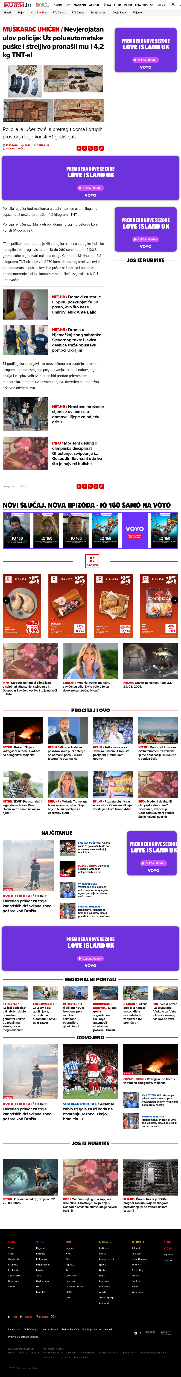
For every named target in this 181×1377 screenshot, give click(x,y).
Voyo (68, 1297)
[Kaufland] (90, 561)
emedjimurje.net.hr (53, 1352)
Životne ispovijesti (107, 1297)
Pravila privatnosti (91, 1329)
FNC (38, 1286)
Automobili (104, 1303)
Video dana (137, 1292)
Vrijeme (137, 12)
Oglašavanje (30, 1329)
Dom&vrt (103, 1253)
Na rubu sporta (43, 1264)
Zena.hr (23, 1352)
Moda (101, 1275)
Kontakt (109, 1329)
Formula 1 (40, 1292)
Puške (22, 486)
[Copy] (101, 148)
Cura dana (136, 1253)
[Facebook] (79, 148)
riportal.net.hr (129, 1352)
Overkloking (137, 1270)
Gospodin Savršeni (74, 1286)
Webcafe (95, 5)
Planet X (136, 1275)
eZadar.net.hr (50, 1357)
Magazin (80, 5)
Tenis (38, 1275)
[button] (7, 516)
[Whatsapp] (90, 148)
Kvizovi (135, 1286)
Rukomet (40, 1253)
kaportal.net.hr (88, 1352)
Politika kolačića (70, 1329)
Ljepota (102, 1264)
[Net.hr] (166, 1333)
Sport (58, 5)
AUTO (117, 5)
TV (67, 1270)
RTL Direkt (78, 12)
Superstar (70, 1281)
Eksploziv (9, 486)
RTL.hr (11, 1352)
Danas (12, 1242)
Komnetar (136, 1264)
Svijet (21, 12)
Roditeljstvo (104, 1286)
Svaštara (136, 1281)
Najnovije (168, 1254)
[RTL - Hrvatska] (151, 1333)
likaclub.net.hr (81, 1357)
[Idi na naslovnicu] (43, 8)
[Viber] (96, 148)
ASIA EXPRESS (144, 5)
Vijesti (7, 12)
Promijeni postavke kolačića (23, 1337)
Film (68, 1253)
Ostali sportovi (42, 1281)
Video (168, 1248)
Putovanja (104, 1281)
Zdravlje (103, 1292)
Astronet (136, 1248)
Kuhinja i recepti (107, 1259)
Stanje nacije (98, 12)
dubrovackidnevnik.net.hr (153, 1352)
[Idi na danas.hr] (18, 4)
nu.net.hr (65, 1357)
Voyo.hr (35, 1352)
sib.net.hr (71, 1352)
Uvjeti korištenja (49, 1329)
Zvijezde (70, 1248)
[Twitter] (84, 148)
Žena (107, 5)
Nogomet (40, 1248)
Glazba (69, 1259)
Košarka (39, 1270)
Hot (68, 5)
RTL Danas (59, 12)
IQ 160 (128, 5)
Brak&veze (104, 1248)
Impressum (14, 1329)
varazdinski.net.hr (108, 1352)
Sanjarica (168, 1260)
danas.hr (43, 145)
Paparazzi (70, 1264)
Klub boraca (41, 1259)
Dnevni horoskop (140, 1259)
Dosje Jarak (119, 12)
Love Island (71, 1275)
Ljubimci (103, 1270)
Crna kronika (38, 12)
